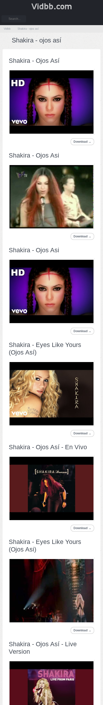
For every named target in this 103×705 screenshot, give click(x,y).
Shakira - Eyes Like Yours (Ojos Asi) (44, 545)
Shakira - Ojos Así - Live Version (42, 648)
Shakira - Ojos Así (34, 60)
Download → (82, 141)
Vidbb (51, 6)
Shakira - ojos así (28, 29)
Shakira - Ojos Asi (34, 155)
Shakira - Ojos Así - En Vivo (47, 447)
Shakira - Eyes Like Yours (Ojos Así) (44, 348)
